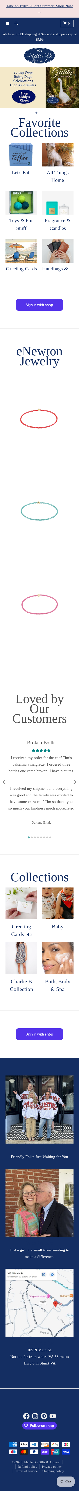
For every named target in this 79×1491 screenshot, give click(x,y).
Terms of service (26, 1471)
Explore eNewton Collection (39, 373)
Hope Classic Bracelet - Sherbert (39, 458)
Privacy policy (52, 1467)
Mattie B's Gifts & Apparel (42, 1462)
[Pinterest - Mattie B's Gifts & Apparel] (44, 1416)
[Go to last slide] (4, 782)
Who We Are (39, 1243)
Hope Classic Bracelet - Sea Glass (39, 551)
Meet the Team (39, 1150)
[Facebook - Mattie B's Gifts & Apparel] (26, 1416)
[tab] (36, 113)
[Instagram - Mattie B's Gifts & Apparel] (35, 1416)
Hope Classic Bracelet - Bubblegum (40, 644)
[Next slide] (74, 782)
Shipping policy (53, 1471)
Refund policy (27, 1467)
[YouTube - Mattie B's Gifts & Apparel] (52, 1416)
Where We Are (39, 1343)
